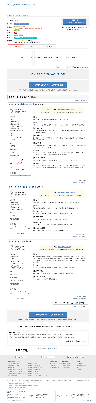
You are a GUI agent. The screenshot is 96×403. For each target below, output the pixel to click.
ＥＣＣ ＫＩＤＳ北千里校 (18, 241)
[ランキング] (41, 11)
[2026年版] (48, 349)
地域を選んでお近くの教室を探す (76, 21)
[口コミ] (55, 11)
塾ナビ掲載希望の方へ (82, 365)
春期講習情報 (66, 363)
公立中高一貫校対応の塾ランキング (17, 373)
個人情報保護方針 (16, 397)
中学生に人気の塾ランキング (35, 369)
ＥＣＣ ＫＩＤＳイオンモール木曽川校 (22, 187)
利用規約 (79, 369)
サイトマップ (80, 367)
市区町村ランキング (33, 373)
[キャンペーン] (82, 11)
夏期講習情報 (66, 365)
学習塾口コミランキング (34, 365)
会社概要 (9, 397)
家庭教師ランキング (33, 371)
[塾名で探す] (27, 11)
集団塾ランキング (32, 363)
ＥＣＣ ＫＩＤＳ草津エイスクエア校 (22, 104)
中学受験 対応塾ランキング (35, 367)
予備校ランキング (12, 367)
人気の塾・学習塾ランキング (15, 363)
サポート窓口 (80, 363)
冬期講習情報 (66, 367)
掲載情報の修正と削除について (75, 341)
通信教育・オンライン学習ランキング (37, 376)
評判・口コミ (33, 46)
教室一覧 (49, 46)
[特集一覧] (68, 11)
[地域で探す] (13, 11)
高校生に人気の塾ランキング (15, 371)
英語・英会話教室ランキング (15, 376)
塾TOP (17, 46)
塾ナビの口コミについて (81, 100)
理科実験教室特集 (54, 367)
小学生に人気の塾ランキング (15, 369)
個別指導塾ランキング (13, 365)
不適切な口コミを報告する (79, 182)
